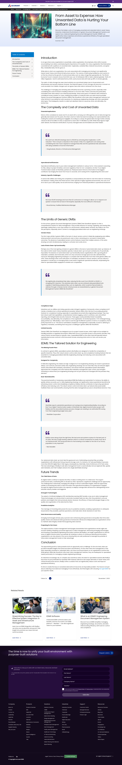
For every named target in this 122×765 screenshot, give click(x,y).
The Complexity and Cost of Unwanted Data (21, 62)
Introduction (16, 59)
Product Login (83, 714)
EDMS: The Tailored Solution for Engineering (20, 70)
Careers (10, 710)
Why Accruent (11, 729)
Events (99, 722)
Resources (18, 9)
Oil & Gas (64, 724)
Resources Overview (103, 707)
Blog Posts (100, 712)
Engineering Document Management (49, 721)
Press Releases (11, 722)
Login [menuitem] (94, 5)
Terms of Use (90, 689)
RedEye (28, 729)
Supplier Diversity (12, 727)
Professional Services (85, 712)
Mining (63, 722)
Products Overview (30, 707)
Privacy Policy (81, 689)
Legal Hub (10, 717)
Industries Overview (67, 707)
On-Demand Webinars (103, 732)
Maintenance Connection (32, 722)
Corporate (64, 712)
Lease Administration (49, 739)
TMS (27, 739)
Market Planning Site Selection (51, 742)
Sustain (28, 737)
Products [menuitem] (26, 5)
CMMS (45, 710)
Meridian (28, 724)
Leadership (11, 714)
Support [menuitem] (59, 5)
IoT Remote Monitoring (49, 734)
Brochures (100, 714)
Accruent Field (29, 714)
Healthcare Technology (50, 732)
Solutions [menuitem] (42, 5)
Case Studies (101, 717)
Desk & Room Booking (49, 716)
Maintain (28, 719)
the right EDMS (103, 569)
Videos (99, 737)
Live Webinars (101, 729)
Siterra (27, 732)
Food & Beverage (66, 714)
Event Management (49, 727)
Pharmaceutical (66, 727)
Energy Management (49, 718)
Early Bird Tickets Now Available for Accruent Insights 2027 (60, 1)
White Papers (101, 739)
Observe (28, 727)
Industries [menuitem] (34, 5)
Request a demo (104, 653)
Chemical (64, 710)
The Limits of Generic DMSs (20, 66)
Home (12, 9)
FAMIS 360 (28, 712)
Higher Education (66, 719)
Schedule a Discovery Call (14, 724)
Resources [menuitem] (51, 5)
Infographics (101, 724)
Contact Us (11, 712)
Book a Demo (103, 5)
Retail (63, 729)
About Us (10, 707)
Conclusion (15, 76)
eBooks (99, 719)
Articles (99, 710)
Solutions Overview (48, 707)
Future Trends (16, 73)
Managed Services (84, 710)
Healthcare (64, 717)
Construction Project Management (49, 712)
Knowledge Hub (26, 9)
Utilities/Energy (65, 732)
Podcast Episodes (102, 734)
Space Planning (48, 744)
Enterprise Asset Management (51, 724)
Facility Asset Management (51, 729)
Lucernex (28, 717)
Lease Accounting (48, 737)
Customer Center (84, 707)
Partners (10, 719)
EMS (27, 710)
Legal (46, 756)
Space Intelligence (30, 734)
